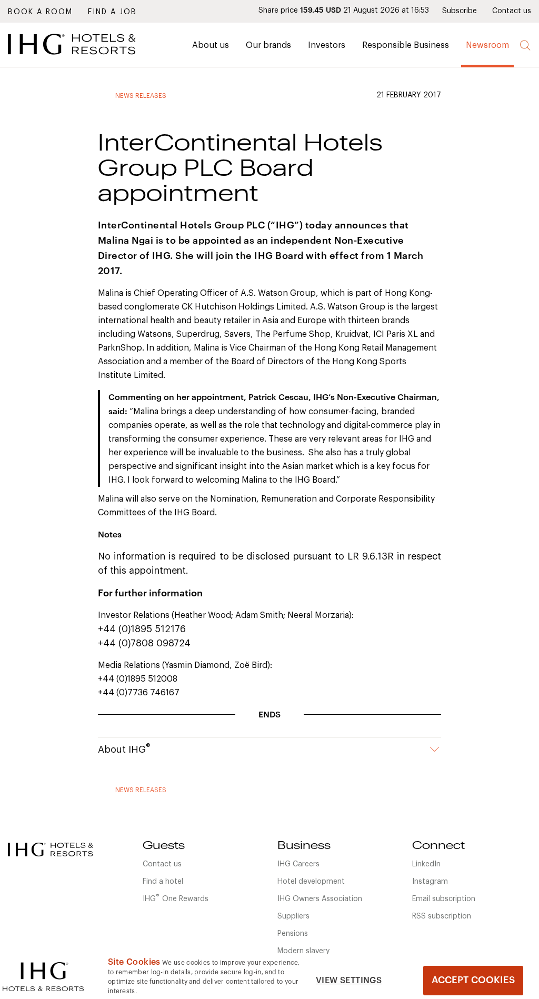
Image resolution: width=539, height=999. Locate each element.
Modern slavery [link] (303, 951)
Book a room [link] (40, 12)
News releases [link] (140, 96)
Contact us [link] (511, 11)
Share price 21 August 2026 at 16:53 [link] (343, 10)
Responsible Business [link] (405, 45)
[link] (87, 57)
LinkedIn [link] (426, 864)
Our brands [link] (268, 45)
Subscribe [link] (459, 11)
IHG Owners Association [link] (319, 899)
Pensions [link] (292, 933)
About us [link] (210, 45)
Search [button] (525, 45)
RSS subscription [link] (441, 916)
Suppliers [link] (293, 916)
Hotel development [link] (311, 881)
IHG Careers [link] (298, 864)
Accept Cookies (473, 980)
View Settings (349, 980)
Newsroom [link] (487, 45)
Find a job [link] (112, 12)
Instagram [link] (430, 881)
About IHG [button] (124, 748)
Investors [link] (326, 45)
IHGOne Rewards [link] (175, 898)
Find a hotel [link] (163, 881)
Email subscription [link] (443, 899)
